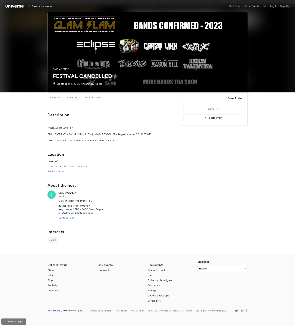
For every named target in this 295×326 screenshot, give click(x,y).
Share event (215, 117)
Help (264, 6)
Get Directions (55, 171)
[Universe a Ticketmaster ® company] (65, 310)
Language (203, 261)
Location (72, 97)
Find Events (236, 6)
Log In (274, 6)
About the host (92, 97)
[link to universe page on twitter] (236, 310)
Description (54, 97)
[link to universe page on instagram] (242, 310)
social (52, 239)
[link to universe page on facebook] (247, 310)
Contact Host (66, 217)
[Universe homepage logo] (14, 6)
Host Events (252, 6)
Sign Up (285, 6)
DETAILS (213, 109)
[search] (30, 6)
